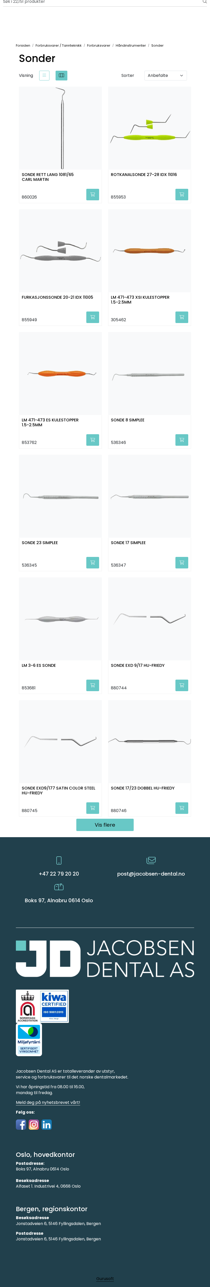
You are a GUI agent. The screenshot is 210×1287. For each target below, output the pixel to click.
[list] (44, 75)
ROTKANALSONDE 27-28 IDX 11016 (144, 175)
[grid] (61, 75)
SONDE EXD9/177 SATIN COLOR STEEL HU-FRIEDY (58, 791)
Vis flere (105, 824)
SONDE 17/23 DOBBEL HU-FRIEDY (143, 788)
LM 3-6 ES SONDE (39, 665)
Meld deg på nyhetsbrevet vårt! (48, 1102)
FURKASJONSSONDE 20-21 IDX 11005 (57, 297)
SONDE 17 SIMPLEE (128, 543)
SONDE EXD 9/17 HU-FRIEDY (138, 665)
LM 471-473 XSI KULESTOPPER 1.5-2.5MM (140, 300)
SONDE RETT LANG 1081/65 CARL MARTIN (48, 177)
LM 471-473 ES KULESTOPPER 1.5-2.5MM (50, 423)
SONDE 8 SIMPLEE (127, 420)
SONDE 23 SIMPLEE (40, 543)
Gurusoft (105, 1279)
